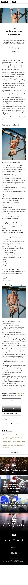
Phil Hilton (14, 51)
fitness (5, 419)
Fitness (14, 28)
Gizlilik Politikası (14, 552)
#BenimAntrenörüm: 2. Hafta (11, 413)
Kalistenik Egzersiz (17, 418)
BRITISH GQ (20, 394)
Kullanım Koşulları (14, 553)
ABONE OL (4, 1)
